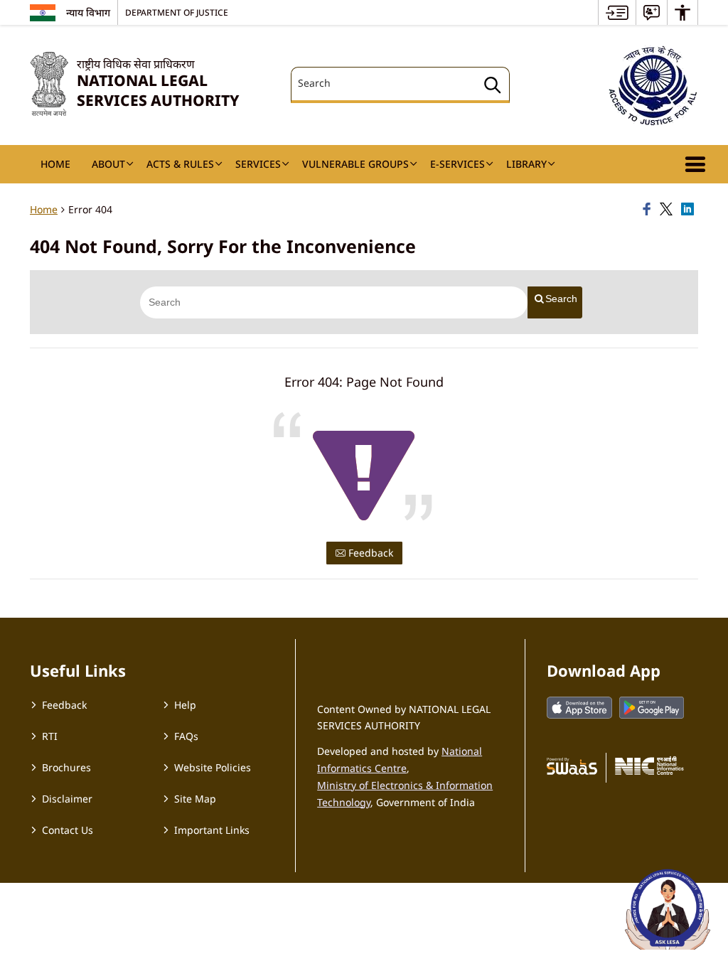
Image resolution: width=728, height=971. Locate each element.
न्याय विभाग (88, 12)
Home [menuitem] (55, 164)
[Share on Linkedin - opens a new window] (689, 209)
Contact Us (67, 830)
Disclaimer (67, 798)
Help (185, 705)
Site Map (195, 798)
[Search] (493, 87)
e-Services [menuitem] (457, 164)
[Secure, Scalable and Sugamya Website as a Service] (572, 765)
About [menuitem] (108, 164)
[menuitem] (617, 12)
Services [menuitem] (258, 164)
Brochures (66, 767)
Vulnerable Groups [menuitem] (355, 164)
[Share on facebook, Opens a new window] (649, 209)
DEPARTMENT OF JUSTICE (176, 12)
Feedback (369, 552)
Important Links (212, 830)
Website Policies (212, 767)
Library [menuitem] (526, 164)
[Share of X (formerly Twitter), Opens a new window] (668, 209)
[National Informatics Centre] (649, 765)
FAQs (186, 736)
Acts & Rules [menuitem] (180, 164)
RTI (50, 736)
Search (561, 298)
